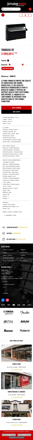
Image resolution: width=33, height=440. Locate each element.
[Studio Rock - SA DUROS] (16, 4)
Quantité (4, 64)
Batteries (23, 249)
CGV (4, 287)
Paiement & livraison (8, 284)
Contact (5, 281)
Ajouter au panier (7, 68)
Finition (3, 60)
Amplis (5, 252)
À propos (5, 293)
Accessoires (24, 252)
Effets (22, 258)
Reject (24, 435)
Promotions (24, 261)
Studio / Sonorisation (9, 261)
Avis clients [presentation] (16, 112)
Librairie (23, 255)
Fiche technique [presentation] (16, 108)
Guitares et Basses (8, 249)
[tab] (16, 108)
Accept (8, 435)
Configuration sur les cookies (16, 437)
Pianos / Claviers (7, 255)
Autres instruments (8, 258)
